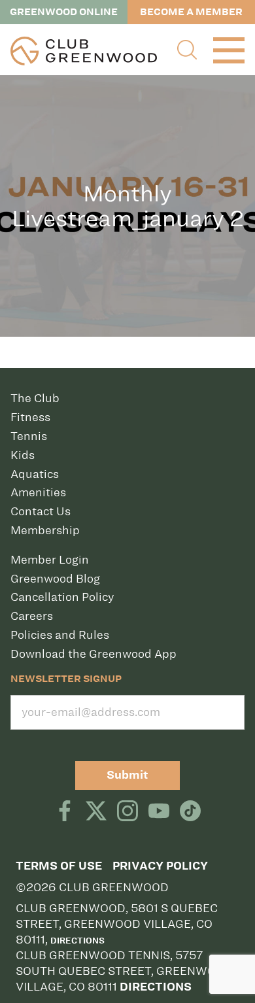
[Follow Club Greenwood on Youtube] (159, 812)
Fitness (30, 417)
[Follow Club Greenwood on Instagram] (127, 812)
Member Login (49, 559)
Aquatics (34, 474)
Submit (127, 775)
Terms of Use (59, 866)
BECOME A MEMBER (191, 11)
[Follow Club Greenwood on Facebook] (64, 812)
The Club (35, 398)
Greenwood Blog (55, 578)
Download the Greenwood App (93, 654)
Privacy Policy (160, 866)
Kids (22, 455)
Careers (31, 616)
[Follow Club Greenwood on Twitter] (96, 812)
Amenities (38, 492)
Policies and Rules (59, 635)
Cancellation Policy (62, 597)
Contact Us (40, 511)
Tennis (28, 436)
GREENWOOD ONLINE (64, 11)
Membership (45, 530)
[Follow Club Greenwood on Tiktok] (190, 812)
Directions (77, 940)
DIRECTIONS (156, 986)
